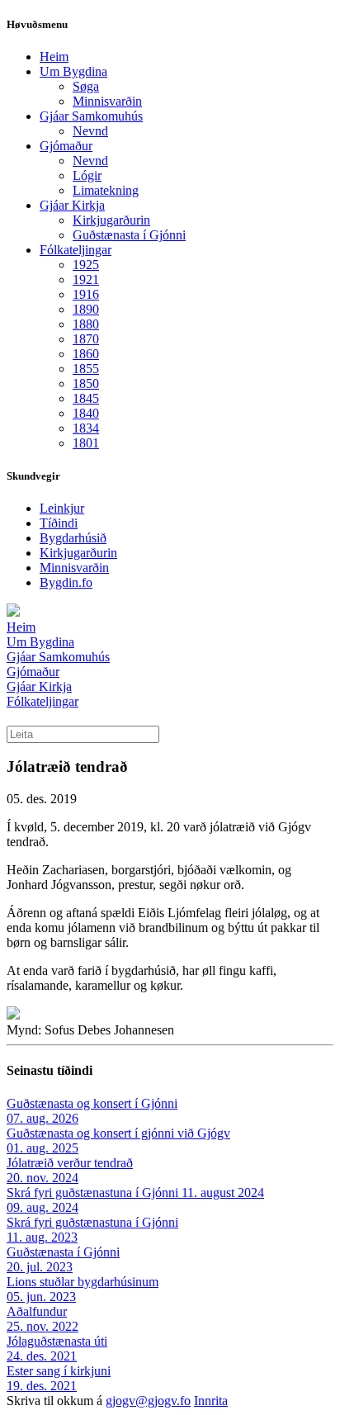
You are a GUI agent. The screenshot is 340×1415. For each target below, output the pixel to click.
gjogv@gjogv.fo (148, 1401)
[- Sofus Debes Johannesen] (13, 1015)
